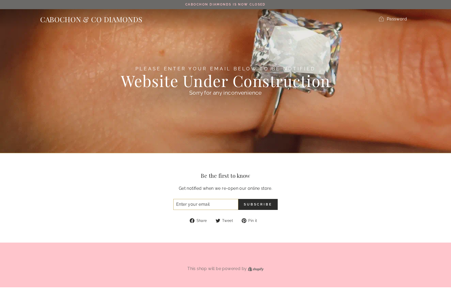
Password (397, 18)
